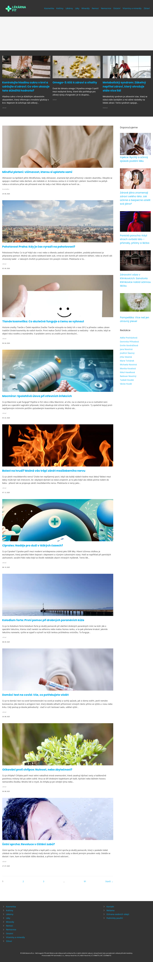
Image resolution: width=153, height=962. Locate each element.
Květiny (59, 8)
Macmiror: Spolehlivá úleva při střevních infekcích (37, 396)
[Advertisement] (76, 33)
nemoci (105, 108)
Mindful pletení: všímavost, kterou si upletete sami (37, 172)
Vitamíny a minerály (132, 8)
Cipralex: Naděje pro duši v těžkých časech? (32, 545)
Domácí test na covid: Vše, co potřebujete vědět (35, 695)
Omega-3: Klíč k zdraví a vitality (75, 82)
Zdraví (147, 8)
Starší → (109, 881)
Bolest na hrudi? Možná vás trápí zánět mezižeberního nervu (43, 471)
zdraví (4, 108)
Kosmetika (49, 8)
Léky (77, 8)
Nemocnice (106, 8)
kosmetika (5, 189)
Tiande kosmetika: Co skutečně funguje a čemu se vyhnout (43, 321)
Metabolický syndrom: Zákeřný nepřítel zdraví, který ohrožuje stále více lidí (124, 86)
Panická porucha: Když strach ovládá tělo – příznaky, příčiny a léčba (134, 239)
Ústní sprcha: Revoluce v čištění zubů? (28, 844)
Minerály (86, 8)
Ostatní (116, 8)
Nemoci (95, 8)
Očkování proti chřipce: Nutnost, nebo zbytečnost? (37, 769)
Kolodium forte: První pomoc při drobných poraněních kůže (43, 620)
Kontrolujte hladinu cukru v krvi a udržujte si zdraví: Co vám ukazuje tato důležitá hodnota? (26, 86)
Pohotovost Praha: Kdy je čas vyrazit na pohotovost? (38, 246)
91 (85, 881)
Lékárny (69, 8)
